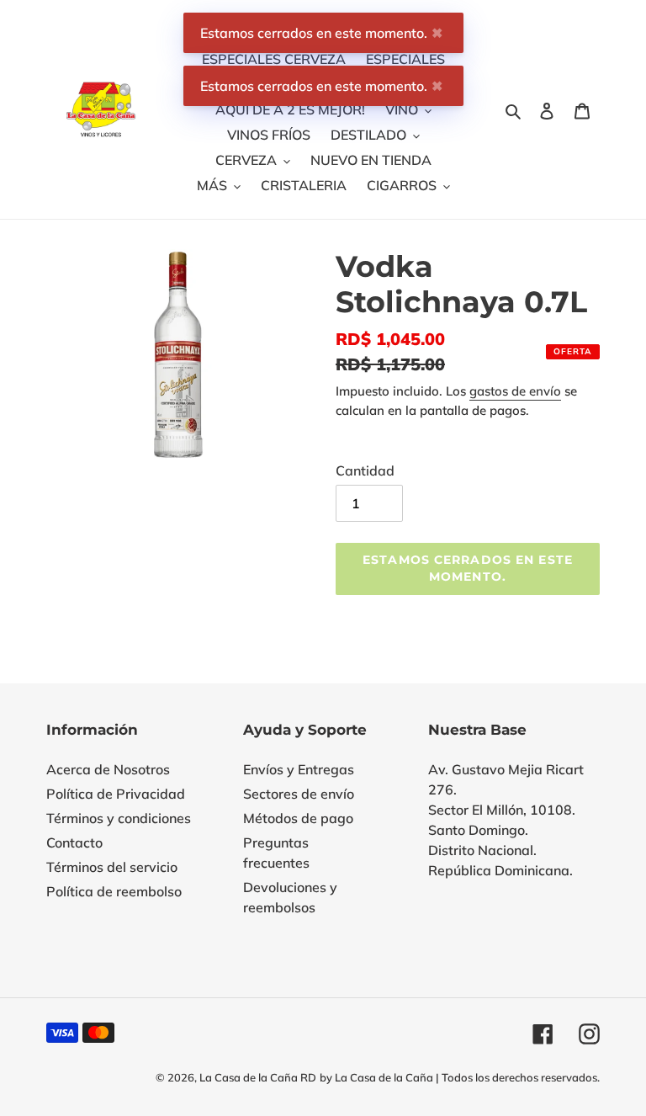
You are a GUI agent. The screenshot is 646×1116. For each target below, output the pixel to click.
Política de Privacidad (115, 793)
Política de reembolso (114, 891)
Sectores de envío (298, 793)
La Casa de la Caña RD (257, 1077)
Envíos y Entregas (298, 769)
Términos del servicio (111, 866)
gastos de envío (515, 391)
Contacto (74, 842)
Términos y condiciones (118, 818)
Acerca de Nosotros (108, 769)
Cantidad (365, 470)
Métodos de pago (298, 818)
